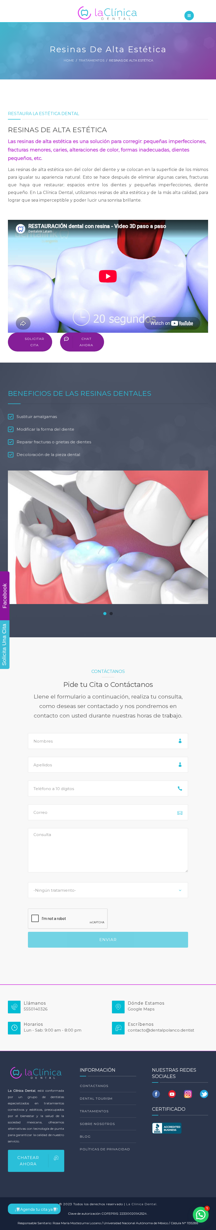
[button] (104, 613)
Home (69, 60)
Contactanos (94, 1086)
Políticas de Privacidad (105, 1149)
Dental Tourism (96, 1098)
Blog (85, 1136)
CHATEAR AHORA (28, 1160)
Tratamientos (91, 60)
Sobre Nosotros (97, 1124)
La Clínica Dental (141, 1204)
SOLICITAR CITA (34, 342)
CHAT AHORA (86, 342)
